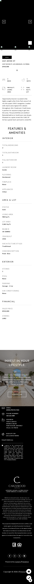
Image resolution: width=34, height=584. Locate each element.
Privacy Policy (11, 459)
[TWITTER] (19, 556)
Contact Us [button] (17, 394)
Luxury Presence (22, 562)
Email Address (7, 440)
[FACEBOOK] (10, 556)
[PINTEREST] (24, 556)
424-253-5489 (10, 415)
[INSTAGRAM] (14, 556)
